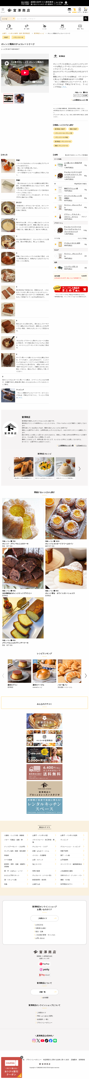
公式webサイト (81, 445)
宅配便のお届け (40, 928)
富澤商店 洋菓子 (60, 129)
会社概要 (45, 997)
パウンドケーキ (18, 37)
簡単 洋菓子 (73, 129)
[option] (25, 73)
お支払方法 (39, 925)
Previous (9, 469)
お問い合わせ (40, 938)
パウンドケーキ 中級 (61, 137)
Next (79, 469)
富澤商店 (62, 56)
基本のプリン (12, 685)
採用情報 (82, 1059)
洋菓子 (6, 37)
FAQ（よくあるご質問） (45, 1016)
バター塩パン (63, 685)
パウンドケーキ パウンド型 (63, 133)
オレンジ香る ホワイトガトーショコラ (60, 593)
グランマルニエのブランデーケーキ (15, 643)
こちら (63, 87)
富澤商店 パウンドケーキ (63, 141)
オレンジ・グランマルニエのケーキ (15, 543)
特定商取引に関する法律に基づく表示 (56, 1059)
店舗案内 (74, 1059)
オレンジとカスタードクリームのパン (59, 543)
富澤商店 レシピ (39, 33)
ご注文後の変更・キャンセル (45, 935)
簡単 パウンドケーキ (61, 146)
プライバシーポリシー (44, 1022)
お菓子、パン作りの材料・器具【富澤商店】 (16, 33)
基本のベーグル (38, 685)
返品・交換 (39, 931)
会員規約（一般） (43, 1019)
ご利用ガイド (41, 1012)
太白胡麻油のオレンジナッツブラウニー (17, 593)
